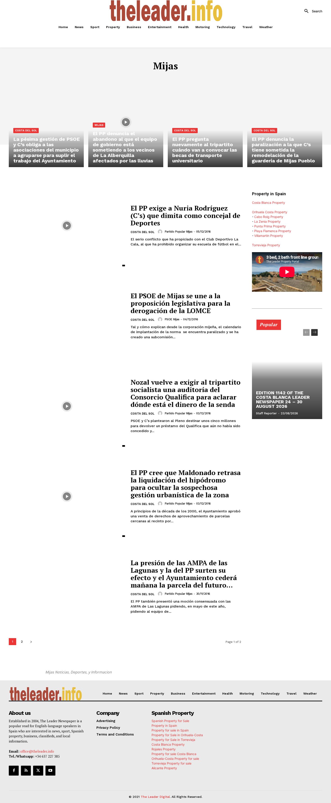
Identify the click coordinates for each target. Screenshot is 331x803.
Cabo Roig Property (268, 217)
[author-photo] (161, 231)
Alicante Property (164, 768)
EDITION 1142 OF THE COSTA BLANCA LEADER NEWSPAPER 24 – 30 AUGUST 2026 (283, 399)
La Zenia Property (267, 221)
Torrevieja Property (266, 245)
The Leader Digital (155, 796)
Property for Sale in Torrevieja (173, 739)
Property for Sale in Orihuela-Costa (177, 735)
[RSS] (26, 770)
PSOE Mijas (172, 319)
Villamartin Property (268, 236)
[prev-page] (306, 332)
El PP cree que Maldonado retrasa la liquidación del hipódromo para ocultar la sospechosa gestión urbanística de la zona (186, 483)
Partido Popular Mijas (179, 231)
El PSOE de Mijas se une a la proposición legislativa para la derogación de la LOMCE (180, 303)
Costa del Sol (26, 130)
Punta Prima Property (270, 226)
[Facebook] (14, 770)
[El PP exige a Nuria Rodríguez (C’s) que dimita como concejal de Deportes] (67, 225)
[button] (311, 11)
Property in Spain (164, 725)
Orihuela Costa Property (269, 212)
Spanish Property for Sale (170, 720)
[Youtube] (50, 770)
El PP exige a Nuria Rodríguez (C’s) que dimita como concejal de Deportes (185, 215)
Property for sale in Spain (170, 730)
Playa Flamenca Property (272, 231)
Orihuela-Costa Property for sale (175, 758)
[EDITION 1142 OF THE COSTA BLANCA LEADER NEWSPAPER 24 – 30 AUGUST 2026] (287, 372)
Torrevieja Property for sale (171, 763)
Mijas (99, 125)
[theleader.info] (166, 10)
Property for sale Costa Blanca (174, 754)
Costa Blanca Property (268, 202)
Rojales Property (164, 749)
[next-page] (31, 641)
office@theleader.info (37, 751)
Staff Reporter (266, 413)
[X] (38, 770)
